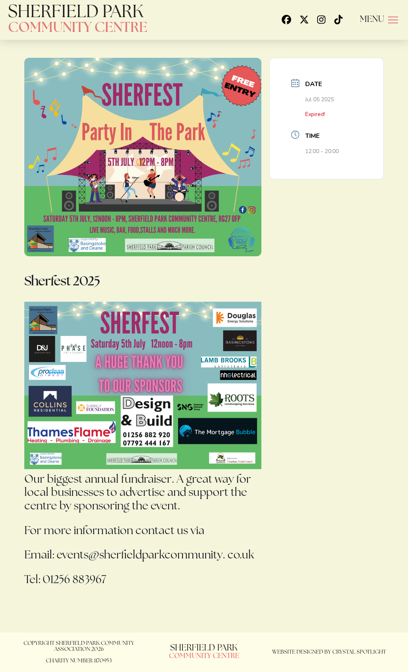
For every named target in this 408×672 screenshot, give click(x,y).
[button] (379, 20)
